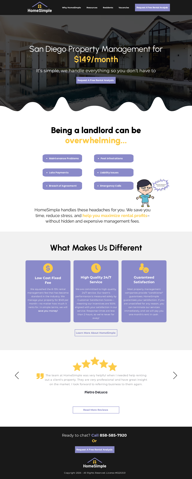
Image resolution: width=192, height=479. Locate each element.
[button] (152, 7)
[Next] (175, 376)
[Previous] (17, 376)
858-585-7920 (114, 435)
